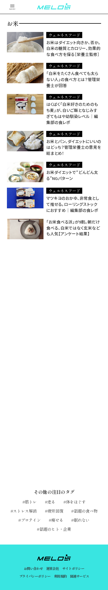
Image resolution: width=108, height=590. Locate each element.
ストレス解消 (25, 511)
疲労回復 (55, 511)
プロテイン (31, 520)
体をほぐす (76, 502)
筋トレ (31, 502)
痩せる (57, 520)
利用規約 (60, 576)
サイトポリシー (73, 568)
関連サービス (79, 576)
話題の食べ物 (85, 511)
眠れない (81, 520)
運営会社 (52, 568)
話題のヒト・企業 (55, 529)
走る (51, 502)
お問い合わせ (33, 568)
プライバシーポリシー (35, 576)
